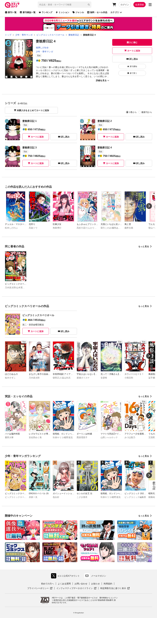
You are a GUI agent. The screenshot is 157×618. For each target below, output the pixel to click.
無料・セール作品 (98, 12)
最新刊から (146, 112)
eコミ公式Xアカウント (66, 576)
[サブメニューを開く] (150, 5)
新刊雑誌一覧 (29, 12)
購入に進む (132, 42)
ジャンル (79, 12)
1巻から (133, 112)
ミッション (64, 12)
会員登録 (139, 4)
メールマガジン (98, 576)
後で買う (133, 73)
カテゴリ (114, 12)
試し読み (133, 59)
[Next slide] (149, 206)
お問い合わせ (81, 583)
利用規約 (108, 583)
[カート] (114, 5)
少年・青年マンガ (44, 51)
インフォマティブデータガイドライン (74, 588)
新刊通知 (133, 66)
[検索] (88, 5)
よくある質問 (64, 583)
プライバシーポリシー (39, 588)
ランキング (47, 12)
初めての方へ (47, 583)
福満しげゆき (42, 47)
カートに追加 (133, 50)
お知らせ (95, 583)
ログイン (125, 4)
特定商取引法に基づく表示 (115, 588)
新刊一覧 (12, 12)
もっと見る (143, 246)
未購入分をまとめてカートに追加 (33, 110)
